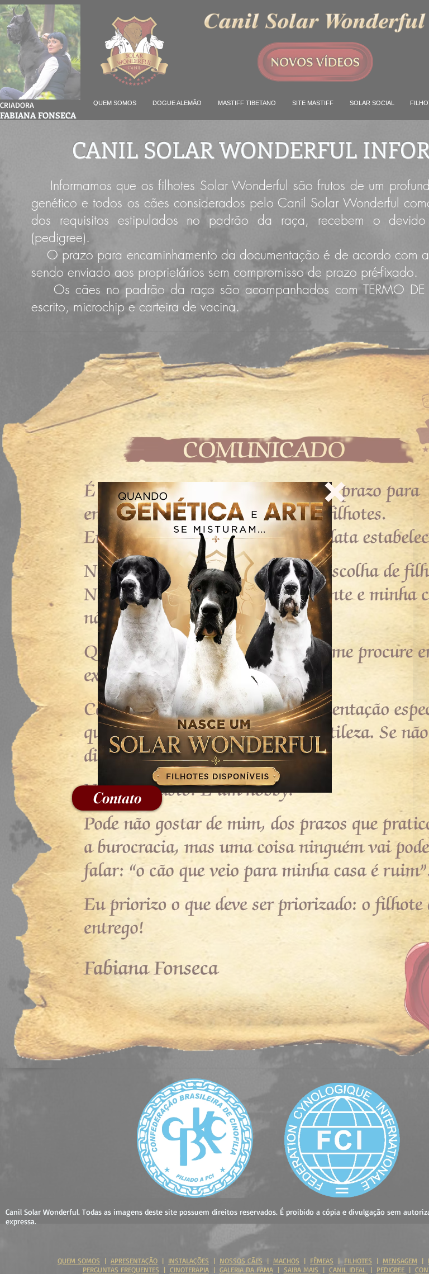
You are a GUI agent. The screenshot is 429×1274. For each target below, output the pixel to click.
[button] (334, 492)
